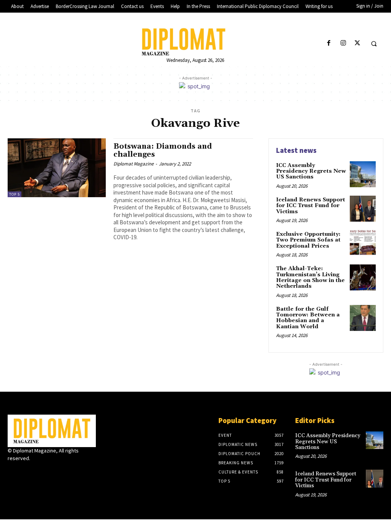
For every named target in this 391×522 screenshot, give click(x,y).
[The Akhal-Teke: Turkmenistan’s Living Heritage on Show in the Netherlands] (363, 277)
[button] (373, 43)
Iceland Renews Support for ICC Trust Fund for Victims (310, 205)
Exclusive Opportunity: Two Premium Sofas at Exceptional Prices (308, 240)
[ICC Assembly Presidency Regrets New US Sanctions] (363, 174)
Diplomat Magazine (133, 163)
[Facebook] (329, 43)
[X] (357, 43)
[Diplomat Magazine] (196, 41)
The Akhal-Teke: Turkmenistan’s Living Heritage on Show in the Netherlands (310, 277)
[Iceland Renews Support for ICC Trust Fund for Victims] (363, 209)
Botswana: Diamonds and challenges (162, 150)
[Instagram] (343, 43)
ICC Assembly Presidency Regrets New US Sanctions (311, 171)
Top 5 (14, 194)
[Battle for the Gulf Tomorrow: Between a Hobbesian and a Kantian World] (363, 318)
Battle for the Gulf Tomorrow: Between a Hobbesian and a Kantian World (308, 318)
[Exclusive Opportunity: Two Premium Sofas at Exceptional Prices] (363, 243)
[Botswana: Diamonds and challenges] (57, 167)
